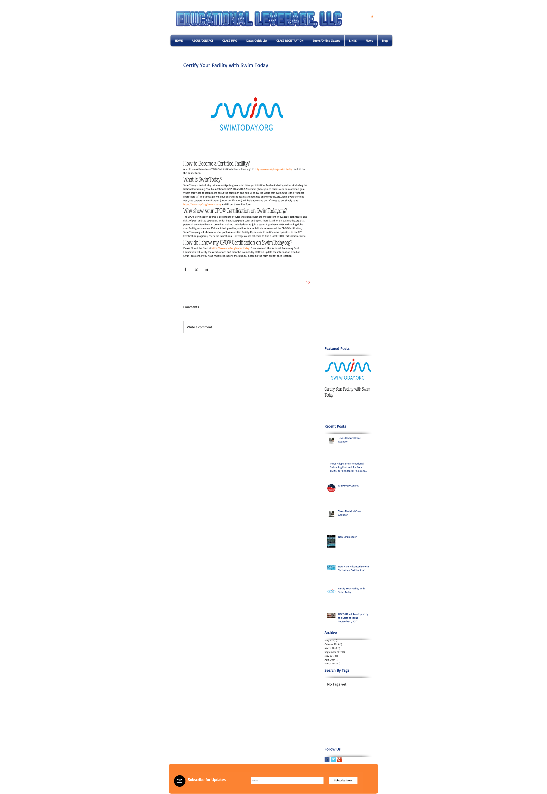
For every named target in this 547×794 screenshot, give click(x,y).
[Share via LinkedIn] (206, 269)
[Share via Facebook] (185, 269)
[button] (372, 16)
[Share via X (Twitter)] (196, 269)
